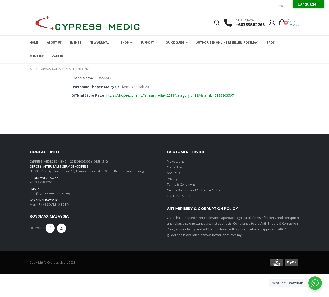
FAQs (271, 42)
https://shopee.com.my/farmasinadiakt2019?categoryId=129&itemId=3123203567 (170, 95)
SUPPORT (147, 42)
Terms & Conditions (181, 184)
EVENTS (75, 42)
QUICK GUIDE (175, 42)
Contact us (175, 167)
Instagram (61, 228)
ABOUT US (54, 42)
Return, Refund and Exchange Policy (193, 190)
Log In (282, 5)
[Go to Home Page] (31, 69)
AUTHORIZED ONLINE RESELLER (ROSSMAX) (227, 42)
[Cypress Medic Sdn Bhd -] (87, 23)
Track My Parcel (178, 196)
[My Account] (272, 23)
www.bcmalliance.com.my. (223, 235)
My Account (175, 161)
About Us (173, 173)
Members (37, 56)
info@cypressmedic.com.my (50, 193)
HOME (34, 42)
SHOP (125, 42)
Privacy (172, 179)
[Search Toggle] (217, 23)
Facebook (50, 228)
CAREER (57, 56)
